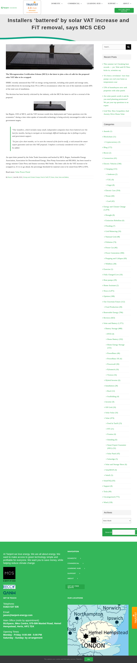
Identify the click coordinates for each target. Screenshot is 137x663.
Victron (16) (112, 375)
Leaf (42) (111, 201)
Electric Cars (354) (112, 190)
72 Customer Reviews (32, 12)
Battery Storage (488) (113, 328)
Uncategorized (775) (112, 497)
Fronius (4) (111, 434)
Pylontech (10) (113, 369)
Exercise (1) (108, 269)
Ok (88, 659)
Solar (56, 177)
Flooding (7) (110, 226)
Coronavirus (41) (110, 158)
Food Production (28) (113, 307)
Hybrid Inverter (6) (112, 380)
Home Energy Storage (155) (115, 346)
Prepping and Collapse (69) (116, 258)
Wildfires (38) (110, 264)
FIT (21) (110, 429)
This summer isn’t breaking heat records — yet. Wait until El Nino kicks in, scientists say (117, 67)
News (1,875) (109, 291)
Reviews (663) (109, 318)
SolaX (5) (109, 475)
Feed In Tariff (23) (114, 423)
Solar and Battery (64, 177)
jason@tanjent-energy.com (18, 615)
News (52, 177)
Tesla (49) (107, 491)
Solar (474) (109, 418)
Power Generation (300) (114, 253)
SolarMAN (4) (111, 470)
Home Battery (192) (115, 339)
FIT (49, 177)
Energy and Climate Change (31, 177)
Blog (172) (108, 147)
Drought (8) (110, 215)
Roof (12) (111, 391)
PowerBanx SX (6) (114, 359)
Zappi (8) (111, 185)
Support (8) (108, 486)
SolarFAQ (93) (109, 481)
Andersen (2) (112, 174)
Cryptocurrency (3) (112, 142)
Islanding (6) (112, 440)
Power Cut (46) (111, 248)
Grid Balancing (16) (113, 231)
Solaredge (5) (112, 459)
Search (108, 532)
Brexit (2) (107, 153)
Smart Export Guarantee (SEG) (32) (116, 446)
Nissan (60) (109, 196)
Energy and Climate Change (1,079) (115, 208)
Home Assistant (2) (111, 285)
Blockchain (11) (110, 137)
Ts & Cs (79, 659)
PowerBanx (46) (113, 353)
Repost (10, 177)
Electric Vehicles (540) (112, 164)
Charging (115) (111, 169)
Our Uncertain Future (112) (114, 302)
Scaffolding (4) (113, 396)
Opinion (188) (109, 296)
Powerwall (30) (113, 364)
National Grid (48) (112, 237)
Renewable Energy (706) (113, 312)
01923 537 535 (11, 606)
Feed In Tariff (44, 177)
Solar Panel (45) (113, 454)
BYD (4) (110, 334)
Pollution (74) (110, 242)
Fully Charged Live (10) (113, 275)
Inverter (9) (109, 402)
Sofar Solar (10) (111, 413)
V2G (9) (110, 180)
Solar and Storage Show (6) (116, 464)
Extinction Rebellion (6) (114, 220)
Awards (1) (108, 131)
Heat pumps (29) (110, 280)
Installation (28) (111, 386)
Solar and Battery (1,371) (113, 323)
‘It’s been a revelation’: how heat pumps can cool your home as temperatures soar (116, 79)
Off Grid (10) (110, 407)
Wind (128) (108, 502)
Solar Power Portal (22, 172)
